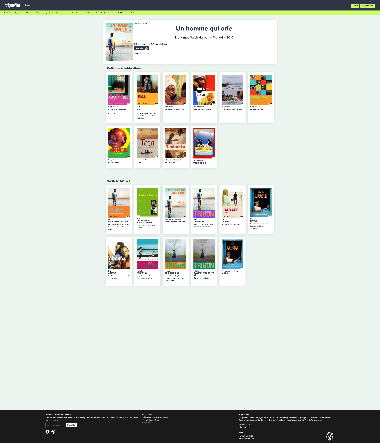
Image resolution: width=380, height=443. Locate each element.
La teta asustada (117, 109)
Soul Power (114, 163)
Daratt (225, 221)
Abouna (112, 273)
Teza (139, 163)
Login (355, 6)
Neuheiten (8, 13)
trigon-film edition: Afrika (144, 221)
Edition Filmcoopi (88, 13)
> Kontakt (242, 427)
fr (363, 2)
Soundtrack (100, 13)
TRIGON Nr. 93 (172, 273)
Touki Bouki (199, 163)
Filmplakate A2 (140, 24)
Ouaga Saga (256, 109)
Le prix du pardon (174, 109)
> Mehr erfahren (244, 424)
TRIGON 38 (142, 273)
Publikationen (123, 13)
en (367, 2)
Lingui (253, 221)
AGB (132, 13)
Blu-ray (44, 13)
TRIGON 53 (198, 221)
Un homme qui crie (118, 221)
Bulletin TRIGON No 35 (203, 274)
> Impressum (146, 423)
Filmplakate (111, 13)
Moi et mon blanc (202, 109)
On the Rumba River (232, 109)
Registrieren (367, 6)
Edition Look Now (73, 13)
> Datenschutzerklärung (150, 420)
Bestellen (140, 48)
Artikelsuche (29, 13)
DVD (37, 13)
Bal (138, 109)
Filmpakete (18, 13)
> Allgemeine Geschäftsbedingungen (155, 417)
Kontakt (372, 2)
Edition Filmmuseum (56, 13)
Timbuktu (170, 163)
